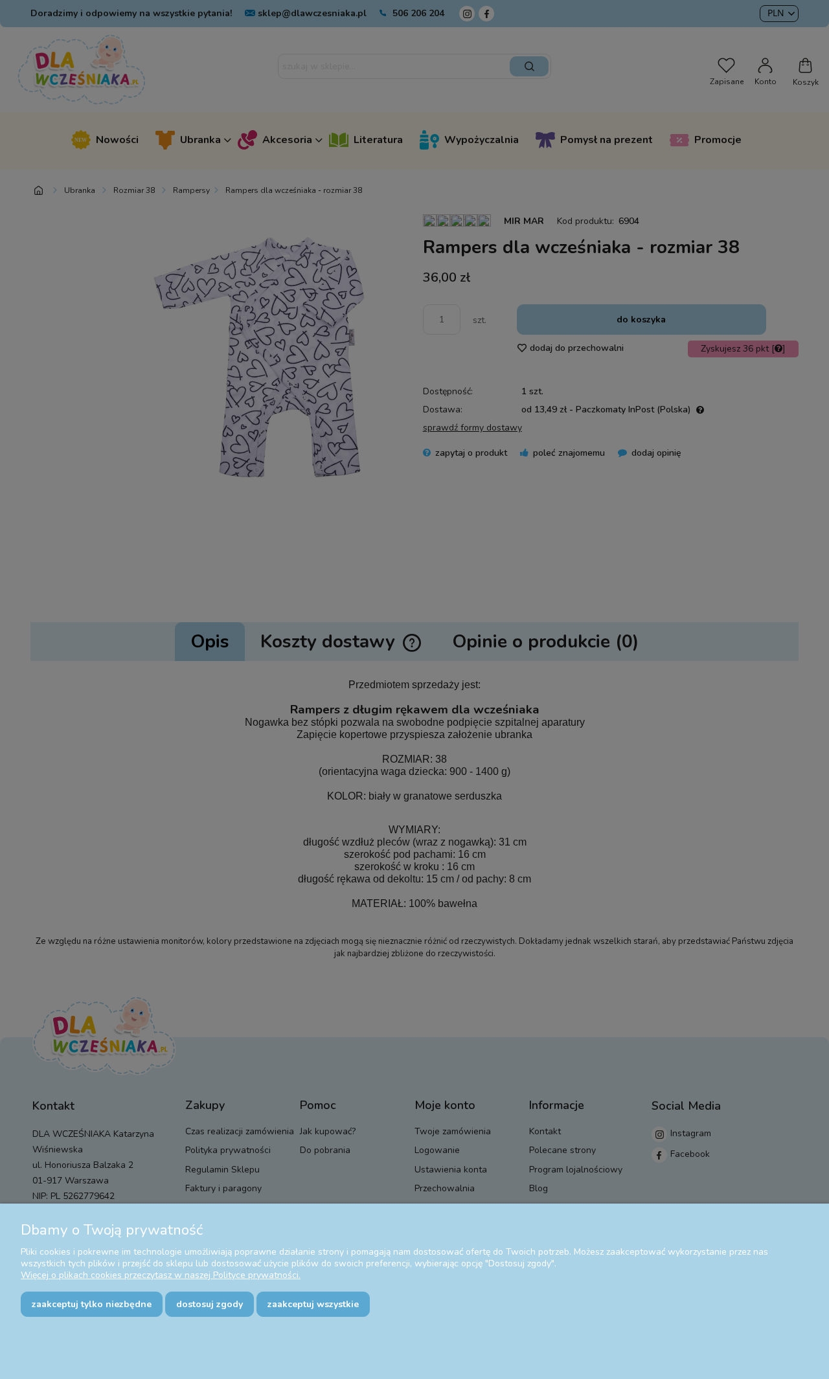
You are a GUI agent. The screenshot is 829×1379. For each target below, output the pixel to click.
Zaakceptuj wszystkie (313, 1304)
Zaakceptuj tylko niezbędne (92, 1304)
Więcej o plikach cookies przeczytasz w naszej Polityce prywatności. (161, 1275)
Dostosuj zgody (209, 1304)
